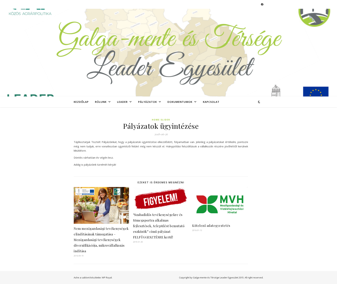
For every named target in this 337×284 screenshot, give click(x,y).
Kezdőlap (81, 101)
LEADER (122, 101)
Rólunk (101, 101)
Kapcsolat (211, 101)
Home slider (161, 119)
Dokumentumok (179, 101)
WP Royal (107, 277)
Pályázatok (147, 101)
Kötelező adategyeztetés (211, 225)
